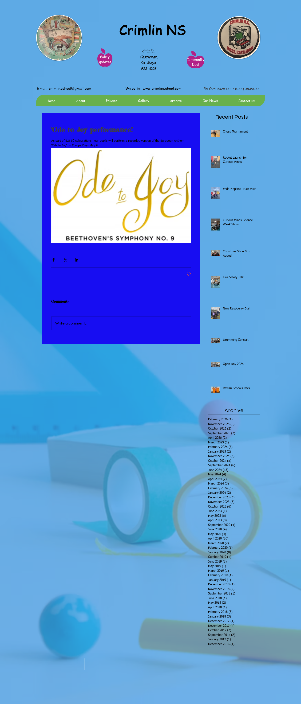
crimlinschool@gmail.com (70, 88)
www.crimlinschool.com (162, 88)
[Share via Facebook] (53, 260)
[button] (143, 100)
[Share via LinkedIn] (76, 260)
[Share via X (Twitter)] (65, 260)
